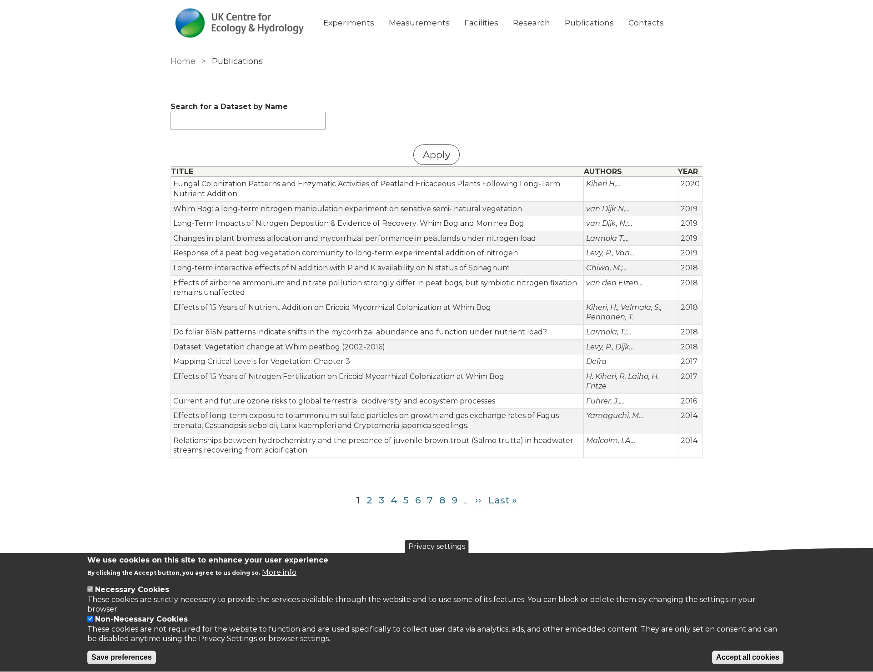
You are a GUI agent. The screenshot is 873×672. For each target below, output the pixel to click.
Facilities (481, 22)
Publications (589, 22)
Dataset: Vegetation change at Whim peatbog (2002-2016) (279, 347)
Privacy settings (436, 546)
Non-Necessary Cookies (141, 619)
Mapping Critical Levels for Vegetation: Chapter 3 (261, 361)
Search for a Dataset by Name (229, 106)
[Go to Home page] (240, 23)
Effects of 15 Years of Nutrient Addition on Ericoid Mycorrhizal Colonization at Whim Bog (332, 307)
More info (279, 572)
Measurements (419, 22)
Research (531, 22)
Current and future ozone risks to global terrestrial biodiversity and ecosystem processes (334, 401)
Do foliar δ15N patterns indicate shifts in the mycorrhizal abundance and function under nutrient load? (360, 332)
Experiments (348, 22)
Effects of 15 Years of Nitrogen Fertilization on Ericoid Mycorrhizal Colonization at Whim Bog (338, 376)
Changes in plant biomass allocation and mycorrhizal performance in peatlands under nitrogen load (354, 238)
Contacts (646, 22)
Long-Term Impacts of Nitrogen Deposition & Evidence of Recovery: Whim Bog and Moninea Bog (348, 223)
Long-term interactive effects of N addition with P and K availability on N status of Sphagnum (341, 268)
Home (183, 61)
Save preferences (121, 658)
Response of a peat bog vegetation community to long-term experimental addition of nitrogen (345, 253)
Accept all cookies (747, 658)
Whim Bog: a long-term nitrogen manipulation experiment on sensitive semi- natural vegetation (347, 208)
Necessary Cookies (132, 589)
